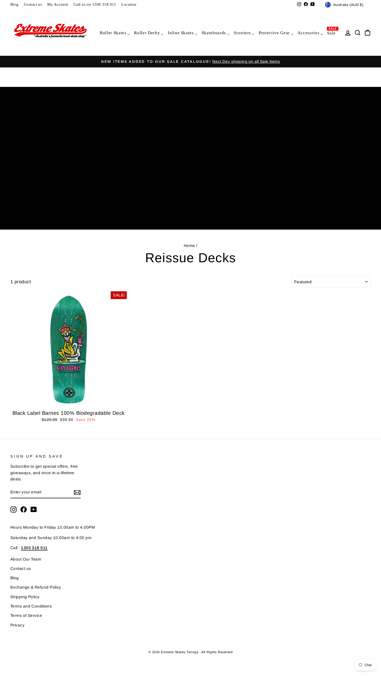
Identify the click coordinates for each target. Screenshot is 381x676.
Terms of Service (26, 615)
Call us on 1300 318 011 (95, 4)
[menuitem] (114, 32)
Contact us (33, 4)
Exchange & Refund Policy (35, 587)
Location (129, 4)
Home (189, 245)
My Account (57, 4)
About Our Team (25, 559)
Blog (14, 4)
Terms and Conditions (31, 606)
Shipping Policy (25, 597)
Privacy (17, 625)
